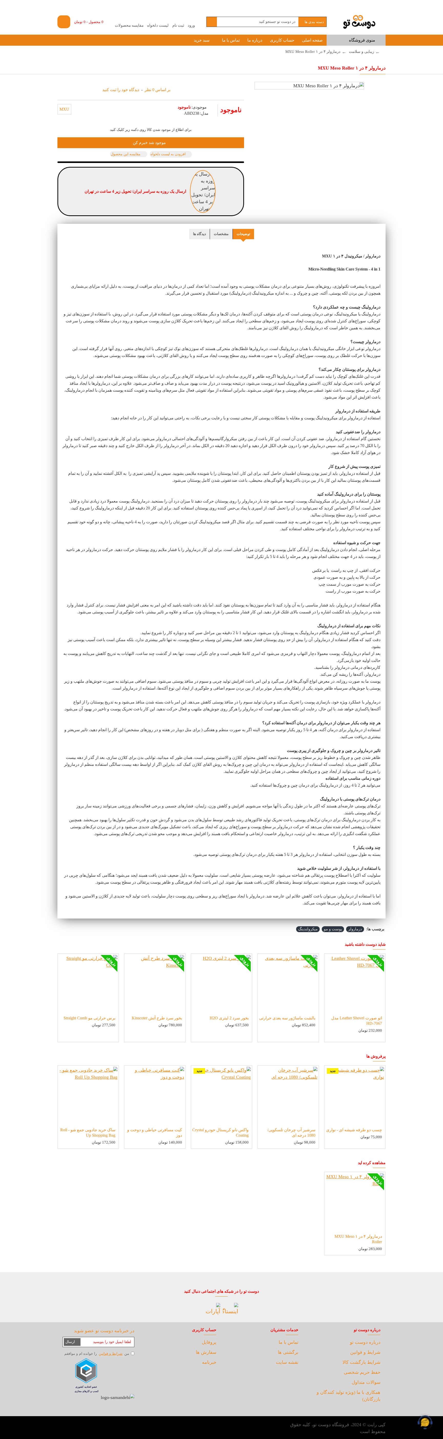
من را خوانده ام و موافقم (96, 1354)
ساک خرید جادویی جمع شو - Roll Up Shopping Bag (87, 1132)
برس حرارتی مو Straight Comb (89, 1018)
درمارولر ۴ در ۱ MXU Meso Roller (358, 1239)
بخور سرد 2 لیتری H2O (229, 1018)
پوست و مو (333, 929)
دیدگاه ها (199, 234)
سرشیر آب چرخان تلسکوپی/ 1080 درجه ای (291, 1132)
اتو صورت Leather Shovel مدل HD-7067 (356, 1021)
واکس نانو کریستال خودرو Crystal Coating (220, 1132)
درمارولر (355, 929)
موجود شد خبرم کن (149, 142)
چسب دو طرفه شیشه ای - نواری (354, 1130)
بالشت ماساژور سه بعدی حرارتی (287, 1018)
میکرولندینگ (308, 929)
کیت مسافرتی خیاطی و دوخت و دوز (154, 1132)
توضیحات (243, 234)
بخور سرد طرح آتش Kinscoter (157, 1018)
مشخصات (221, 234)
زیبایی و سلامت (361, 52)
